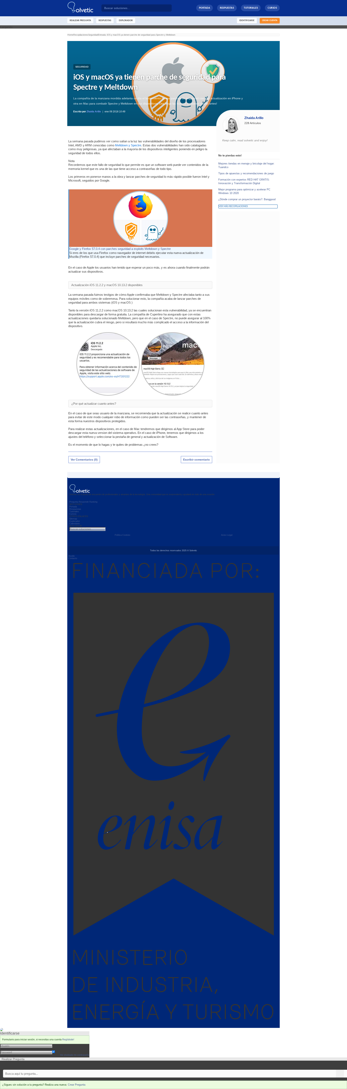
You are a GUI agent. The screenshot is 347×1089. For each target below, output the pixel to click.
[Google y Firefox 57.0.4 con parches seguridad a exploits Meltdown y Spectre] (140, 218)
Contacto (72, 558)
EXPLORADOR (126, 20)
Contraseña (59, 1048)
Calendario (74, 523)
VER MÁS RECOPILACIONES (233, 206)
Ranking (93, 502)
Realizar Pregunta (80, 20)
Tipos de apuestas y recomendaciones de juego (246, 173)
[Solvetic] (84, 8)
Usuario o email (62, 1045)
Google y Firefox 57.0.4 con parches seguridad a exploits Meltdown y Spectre (120, 248)
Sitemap (73, 518)
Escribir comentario (196, 459)
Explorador (74, 521)
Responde (84, 502)
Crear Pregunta (76, 1084)
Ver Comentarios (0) (84, 459)
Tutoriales (251, 8)
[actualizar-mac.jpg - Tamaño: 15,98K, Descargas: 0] (173, 363)
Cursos (272, 8)
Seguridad (82, 67)
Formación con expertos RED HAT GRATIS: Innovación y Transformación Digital (244, 181)
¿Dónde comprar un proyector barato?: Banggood (247, 199)
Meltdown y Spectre (128, 145)
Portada (204, 8)
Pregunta (73, 502)
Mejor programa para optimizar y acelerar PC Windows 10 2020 (244, 191)
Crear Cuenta (269, 20)
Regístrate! (68, 1039)
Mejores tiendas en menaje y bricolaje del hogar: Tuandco (246, 165)
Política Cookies (122, 535)
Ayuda (71, 556)
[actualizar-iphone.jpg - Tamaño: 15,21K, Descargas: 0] (108, 363)
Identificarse (246, 20)
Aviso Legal (226, 535)
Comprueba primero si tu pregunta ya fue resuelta (31, 1065)
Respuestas (227, 8)
